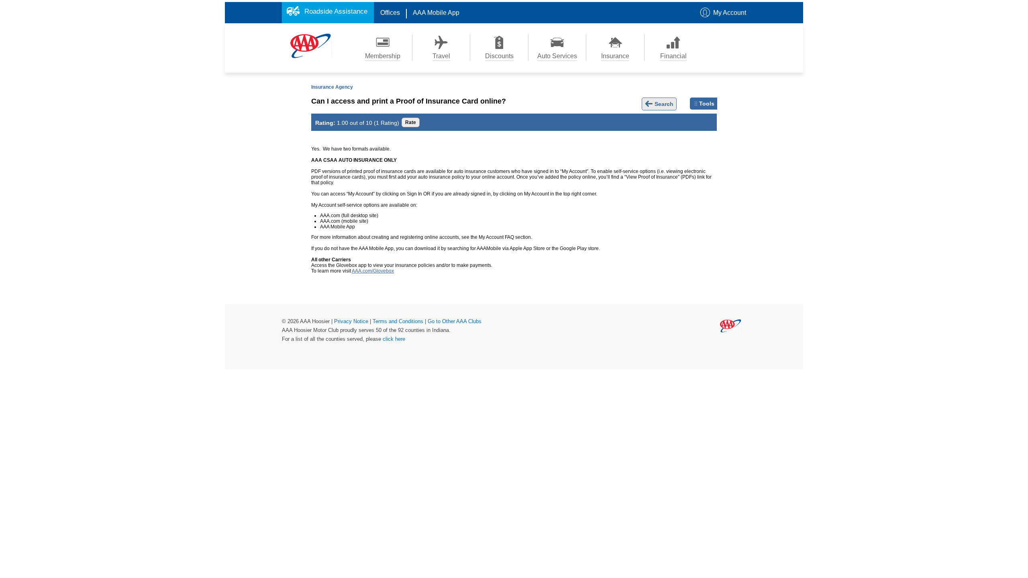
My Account (729, 12)
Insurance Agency (332, 87)
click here (394, 339)
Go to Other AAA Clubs (454, 321)
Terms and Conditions (399, 321)
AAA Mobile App (436, 12)
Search (663, 104)
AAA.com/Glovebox (373, 271)
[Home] (311, 45)
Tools (706, 103)
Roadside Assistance (335, 11)
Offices (390, 12)
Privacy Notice (352, 321)
